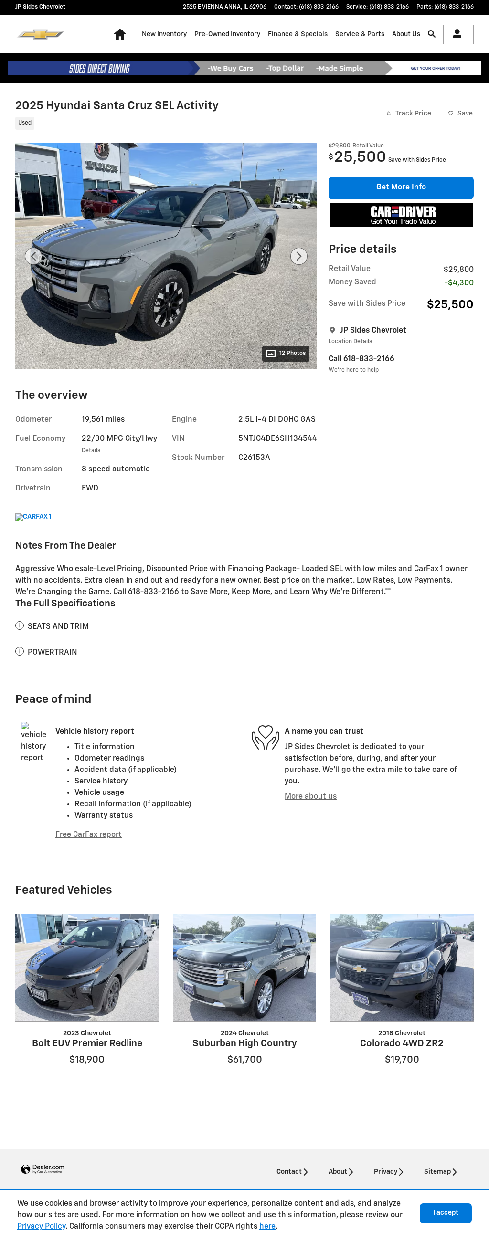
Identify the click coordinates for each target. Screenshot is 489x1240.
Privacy (385, 1171)
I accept (445, 1212)
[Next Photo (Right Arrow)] (298, 256)
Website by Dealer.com (42, 1170)
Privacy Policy (41, 1226)
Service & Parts (359, 34)
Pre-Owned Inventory (227, 34)
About (338, 1171)
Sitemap (437, 1171)
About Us (406, 34)
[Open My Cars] (455, 34)
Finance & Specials (298, 34)
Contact (289, 1171)
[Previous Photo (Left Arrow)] (33, 256)
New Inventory (164, 34)
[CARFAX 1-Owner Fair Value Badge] (33, 517)
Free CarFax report (88, 835)
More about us (311, 797)
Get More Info (401, 187)
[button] (160, 124)
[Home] (40, 34)
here (267, 1226)
